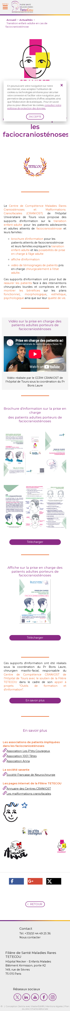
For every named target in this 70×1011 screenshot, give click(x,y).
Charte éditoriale (39, 1009)
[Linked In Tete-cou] (26, 997)
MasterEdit (36, 1006)
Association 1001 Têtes (22, 756)
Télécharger (35, 542)
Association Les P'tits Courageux (28, 751)
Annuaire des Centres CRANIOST (29, 788)
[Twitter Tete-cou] (17, 997)
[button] (16, 881)
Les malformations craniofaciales (29, 793)
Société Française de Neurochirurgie (31, 774)
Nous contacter (30, 937)
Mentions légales (54, 1006)
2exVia (21, 1006)
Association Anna (18, 761)
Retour (36, 904)
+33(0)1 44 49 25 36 (38, 933)
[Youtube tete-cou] (35, 997)
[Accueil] (22, 11)
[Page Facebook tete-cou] (44, 997)
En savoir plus (35, 700)
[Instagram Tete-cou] (52, 997)
